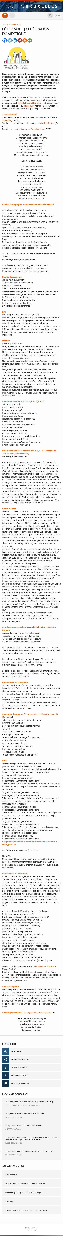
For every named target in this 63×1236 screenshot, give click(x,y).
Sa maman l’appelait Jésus (33, 129)
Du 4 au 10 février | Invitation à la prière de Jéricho (25, 1183)
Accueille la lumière (36, 627)
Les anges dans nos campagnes (37, 1012)
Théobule (6, 120)
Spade (35, 1228)
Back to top (32, 1230)
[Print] (24, 40)
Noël (19, 24)
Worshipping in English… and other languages (23, 1192)
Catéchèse (9, 1201)
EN (55, 15)
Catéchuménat (11, 1174)
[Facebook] (4, 40)
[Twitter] (9, 40)
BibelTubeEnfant (46, 123)
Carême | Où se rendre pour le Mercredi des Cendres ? (26, 1210)
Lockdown (10, 24)
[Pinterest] (19, 40)
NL (59, 15)
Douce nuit (28, 105)
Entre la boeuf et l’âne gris (29, 103)
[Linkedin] (14, 40)
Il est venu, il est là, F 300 (32, 401)
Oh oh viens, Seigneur (45, 966)
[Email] (29, 40)
